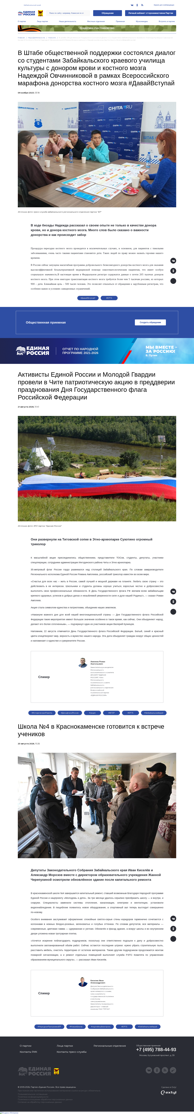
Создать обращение (150, 322)
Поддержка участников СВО (97, 28)
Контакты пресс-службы (72, 1051)
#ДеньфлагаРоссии (70, 713)
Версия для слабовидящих (163, 5)
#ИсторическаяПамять (42, 713)
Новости (52, 38)
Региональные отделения (110, 1045)
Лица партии (42, 21)
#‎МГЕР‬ (111, 713)
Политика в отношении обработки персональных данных (45, 1099)
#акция (92, 713)
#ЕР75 (109, 298)
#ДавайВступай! (88, 298)
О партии (22, 21)
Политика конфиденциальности (33, 1097)
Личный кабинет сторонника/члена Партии (150, 13)
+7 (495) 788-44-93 (156, 1049)
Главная (21, 38)
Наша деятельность (67, 21)
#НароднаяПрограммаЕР (49, 1027)
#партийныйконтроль (100, 1027)
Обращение (108, 13)
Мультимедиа (142, 21)
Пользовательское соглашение (33, 1094)
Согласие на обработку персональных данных (40, 1102)
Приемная (120, 21)
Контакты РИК (28, 1051)
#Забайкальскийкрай (153, 713)
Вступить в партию (167, 21)
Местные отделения (96, 21)
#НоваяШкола (76, 1027)
